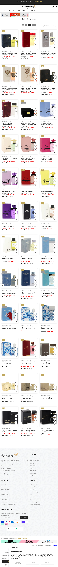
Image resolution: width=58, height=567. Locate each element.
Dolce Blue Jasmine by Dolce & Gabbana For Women (47, 124)
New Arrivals (33, 476)
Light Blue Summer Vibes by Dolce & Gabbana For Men (28, 327)
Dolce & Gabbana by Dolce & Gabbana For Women (28, 53)
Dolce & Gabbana (32, 11)
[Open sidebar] (2, 285)
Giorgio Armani (43, 11)
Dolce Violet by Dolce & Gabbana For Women (8, 225)
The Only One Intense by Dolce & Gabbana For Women (47, 432)
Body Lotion (33, 473)
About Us (3, 484)
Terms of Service (5, 497)
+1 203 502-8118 (7, 468)
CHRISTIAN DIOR (22, 11)
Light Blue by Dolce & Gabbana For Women (46, 259)
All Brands (32, 497)
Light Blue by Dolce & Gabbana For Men (27, 259)
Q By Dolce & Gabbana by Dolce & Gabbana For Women (28, 363)
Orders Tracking (34, 492)
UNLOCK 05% (6, 561)
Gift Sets (32, 463)
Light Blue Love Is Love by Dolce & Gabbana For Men (9, 327)
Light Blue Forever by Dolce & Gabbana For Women (48, 292)
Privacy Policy (14, 558)
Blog (31, 499)
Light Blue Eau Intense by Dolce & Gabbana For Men (9, 292)
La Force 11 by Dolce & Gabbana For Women (8, 259)
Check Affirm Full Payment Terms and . (44, 545)
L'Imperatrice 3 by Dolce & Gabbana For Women (48, 225)
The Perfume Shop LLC (21, 538)
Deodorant (32, 468)
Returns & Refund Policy (7, 492)
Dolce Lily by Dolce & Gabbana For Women (46, 158)
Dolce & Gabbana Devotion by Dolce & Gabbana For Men (48, 54)
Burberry (5, 11)
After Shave (33, 470)
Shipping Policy (5, 489)
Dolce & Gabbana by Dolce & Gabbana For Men (9, 53)
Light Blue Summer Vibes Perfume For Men (8, 362)
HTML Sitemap (33, 502)
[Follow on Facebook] (1, 474)
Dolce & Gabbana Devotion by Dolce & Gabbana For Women (9, 89)
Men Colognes (33, 458)
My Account (33, 489)
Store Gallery (33, 487)
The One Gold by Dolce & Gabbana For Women (47, 397)
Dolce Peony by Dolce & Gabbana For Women (8, 192)
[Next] (56, 10)
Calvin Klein (12, 11)
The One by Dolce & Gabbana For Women (8, 397)
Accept (33, 562)
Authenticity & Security (7, 502)
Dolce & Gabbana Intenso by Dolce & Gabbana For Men (48, 89)
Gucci (51, 11)
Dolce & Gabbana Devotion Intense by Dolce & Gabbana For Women (28, 89)
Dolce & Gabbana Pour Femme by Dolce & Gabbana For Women (8, 124)
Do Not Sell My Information (8, 504)
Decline (47, 562)
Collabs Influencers (35, 504)
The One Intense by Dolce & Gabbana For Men (9, 431)
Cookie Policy (4, 499)
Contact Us (4, 487)
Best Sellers (32, 465)
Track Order (30, 3)
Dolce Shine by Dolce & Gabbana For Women (47, 192)
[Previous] (1, 10)
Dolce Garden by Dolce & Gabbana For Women (28, 158)
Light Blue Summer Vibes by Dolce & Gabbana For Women (48, 328)
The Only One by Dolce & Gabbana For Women (28, 431)
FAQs (31, 494)
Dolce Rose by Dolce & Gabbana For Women (27, 192)
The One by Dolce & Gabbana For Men (46, 362)
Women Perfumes (34, 460)
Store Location (33, 484)
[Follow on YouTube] (7, 474)
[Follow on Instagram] (4, 474)
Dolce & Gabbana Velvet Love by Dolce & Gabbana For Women (28, 124)
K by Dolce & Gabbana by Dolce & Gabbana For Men (28, 225)
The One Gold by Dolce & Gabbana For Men (28, 397)
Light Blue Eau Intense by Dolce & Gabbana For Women (28, 293)
